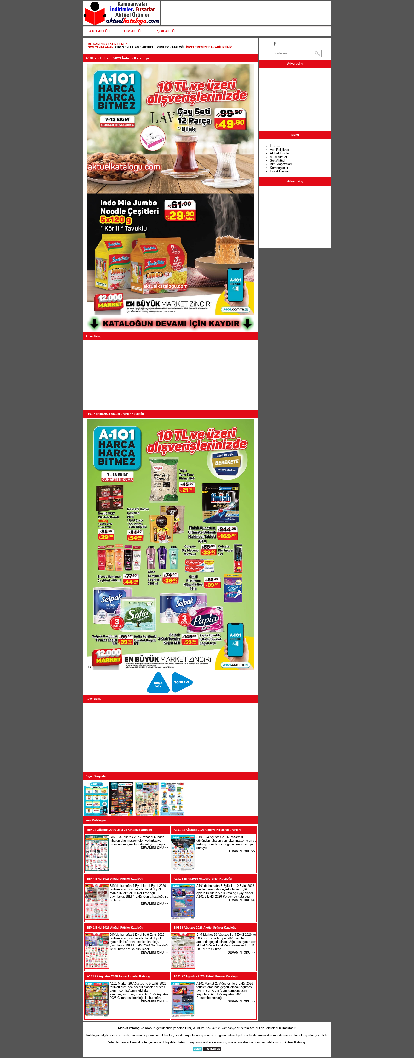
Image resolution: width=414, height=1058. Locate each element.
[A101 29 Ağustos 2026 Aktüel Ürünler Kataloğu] (97, 1016)
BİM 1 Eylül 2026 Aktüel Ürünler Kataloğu (115, 927)
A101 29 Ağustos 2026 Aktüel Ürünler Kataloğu (119, 976)
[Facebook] (274, 43)
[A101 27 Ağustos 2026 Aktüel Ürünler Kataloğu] (183, 1016)
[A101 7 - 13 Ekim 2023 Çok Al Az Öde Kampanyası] (121, 814)
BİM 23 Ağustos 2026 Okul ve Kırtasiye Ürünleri (119, 830)
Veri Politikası (279, 150)
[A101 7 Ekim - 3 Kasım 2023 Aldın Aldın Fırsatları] (147, 814)
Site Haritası (117, 1042)
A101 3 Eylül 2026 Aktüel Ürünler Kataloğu (149, 47)
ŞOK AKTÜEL (168, 31)
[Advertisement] (170, 375)
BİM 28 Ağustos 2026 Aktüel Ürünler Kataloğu (205, 927)
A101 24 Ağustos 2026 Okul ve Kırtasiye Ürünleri (207, 830)
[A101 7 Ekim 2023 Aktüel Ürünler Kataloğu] (159, 693)
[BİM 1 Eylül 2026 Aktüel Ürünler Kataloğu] (97, 967)
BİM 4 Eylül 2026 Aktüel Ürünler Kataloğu (115, 878)
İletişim (275, 146)
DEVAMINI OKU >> (154, 848)
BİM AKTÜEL (134, 31)
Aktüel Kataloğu (295, 1042)
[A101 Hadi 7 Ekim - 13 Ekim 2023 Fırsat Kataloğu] (182, 693)
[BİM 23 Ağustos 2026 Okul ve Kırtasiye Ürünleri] (97, 870)
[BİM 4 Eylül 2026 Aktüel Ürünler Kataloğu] (97, 919)
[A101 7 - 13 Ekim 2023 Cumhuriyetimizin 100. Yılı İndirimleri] (172, 814)
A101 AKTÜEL (100, 31)
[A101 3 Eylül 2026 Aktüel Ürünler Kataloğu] (183, 919)
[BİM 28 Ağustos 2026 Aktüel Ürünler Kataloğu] (183, 967)
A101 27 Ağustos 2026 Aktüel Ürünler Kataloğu (206, 976)
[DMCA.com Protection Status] (207, 1050)
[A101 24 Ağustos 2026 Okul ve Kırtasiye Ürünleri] (183, 870)
